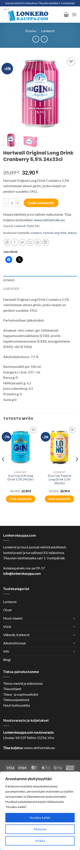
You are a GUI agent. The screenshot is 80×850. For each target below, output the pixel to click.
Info (6, 651)
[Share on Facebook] (14, 242)
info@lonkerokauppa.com (22, 573)
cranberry (36, 233)
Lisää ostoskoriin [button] (21, 499)
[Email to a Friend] (30, 242)
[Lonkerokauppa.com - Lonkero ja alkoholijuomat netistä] (32, 14)
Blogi (7, 659)
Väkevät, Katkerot (16, 635)
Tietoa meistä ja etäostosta (23, 683)
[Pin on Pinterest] (37, 242)
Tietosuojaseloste (16, 700)
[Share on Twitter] (22, 242)
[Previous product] (44, 39)
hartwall (48, 233)
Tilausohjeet (12, 689)
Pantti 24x (33, 226)
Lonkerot (48, 31)
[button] (66, 14)
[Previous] (10, 93)
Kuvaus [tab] (9, 280)
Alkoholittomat (14, 643)
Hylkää (40, 840)
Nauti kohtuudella (16, 705)
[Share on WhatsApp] (7, 242)
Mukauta (40, 829)
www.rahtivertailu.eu (49, 220)
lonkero (72, 233)
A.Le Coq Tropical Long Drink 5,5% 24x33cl (59, 479)
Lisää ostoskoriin (41, 203)
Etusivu (30, 31)
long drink (60, 233)
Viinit (7, 626)
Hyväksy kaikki (40, 817)
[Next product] (35, 39)
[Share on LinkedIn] (45, 242)
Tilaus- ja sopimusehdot (20, 694)
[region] (40, 811)
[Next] (70, 93)
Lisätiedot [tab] (11, 288)
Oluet (7, 610)
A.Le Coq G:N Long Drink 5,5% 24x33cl (20, 477)
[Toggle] (74, 618)
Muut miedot (13, 618)
